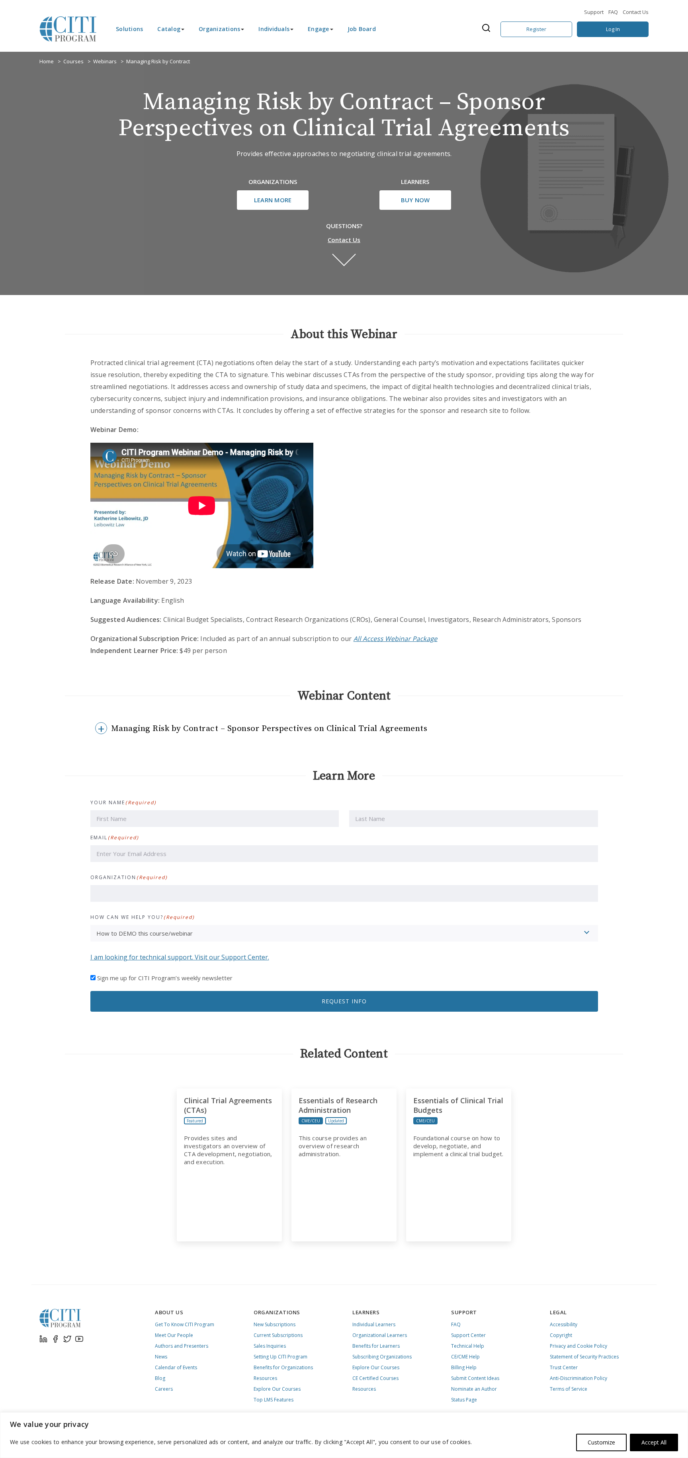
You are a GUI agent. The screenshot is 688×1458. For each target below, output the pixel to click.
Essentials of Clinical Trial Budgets (458, 1105)
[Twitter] (67, 1339)
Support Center (468, 1335)
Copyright (561, 1335)
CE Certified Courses (375, 1378)
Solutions (129, 29)
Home (46, 61)
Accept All (653, 1442)
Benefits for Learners (376, 1346)
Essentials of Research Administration (338, 1105)
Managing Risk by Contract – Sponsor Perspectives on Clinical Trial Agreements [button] (269, 728)
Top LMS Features (273, 1399)
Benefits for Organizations (283, 1367)
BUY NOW (415, 200)
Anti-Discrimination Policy (578, 1378)
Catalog (168, 29)
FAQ (613, 12)
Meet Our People (174, 1335)
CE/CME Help (465, 1356)
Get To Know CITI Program (184, 1324)
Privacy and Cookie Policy (578, 1346)
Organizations (219, 29)
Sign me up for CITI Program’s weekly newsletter (165, 978)
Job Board (362, 29)
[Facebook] (55, 1339)
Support (594, 12)
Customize (601, 1442)
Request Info (344, 1001)
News (161, 1356)
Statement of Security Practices (584, 1356)
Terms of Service (568, 1389)
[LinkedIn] (43, 1339)
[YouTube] (79, 1339)
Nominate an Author (474, 1389)
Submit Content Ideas (475, 1378)
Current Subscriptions (278, 1335)
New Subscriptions (274, 1324)
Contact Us (636, 12)
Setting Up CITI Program (280, 1356)
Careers (164, 1389)
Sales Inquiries (270, 1346)
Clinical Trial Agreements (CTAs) (228, 1105)
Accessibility (563, 1324)
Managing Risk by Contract (158, 61)
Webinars (105, 61)
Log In (613, 29)
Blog (160, 1378)
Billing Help (464, 1367)
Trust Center (564, 1367)
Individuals (273, 29)
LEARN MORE (273, 200)
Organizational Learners (379, 1335)
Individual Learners (373, 1324)
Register (536, 29)
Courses (73, 61)
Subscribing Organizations (382, 1356)
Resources (265, 1378)
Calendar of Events (176, 1367)
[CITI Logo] (68, 29)
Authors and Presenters (181, 1346)
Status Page (464, 1399)
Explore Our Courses (277, 1389)
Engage (318, 29)
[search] (488, 29)
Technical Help (467, 1346)
